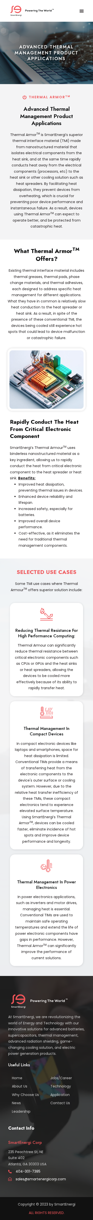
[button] (81, 10)
